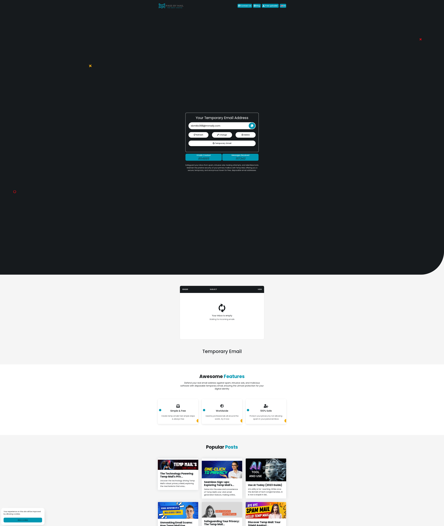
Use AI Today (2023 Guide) (265, 485)
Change (223, 134)
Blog (258, 5)
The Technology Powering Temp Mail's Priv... (176, 475)
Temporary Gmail (222, 143)
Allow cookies (23, 520)
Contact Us (245, 5)
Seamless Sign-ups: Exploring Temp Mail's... (219, 483)
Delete (246, 134)
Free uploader (271, 5)
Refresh (199, 134)
